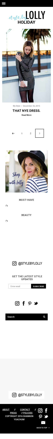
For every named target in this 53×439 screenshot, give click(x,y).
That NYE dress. (26, 111)
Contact (25, 409)
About (6, 409)
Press (13, 413)
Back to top (42, 428)
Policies (27, 413)
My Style (16, 106)
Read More (26, 115)
